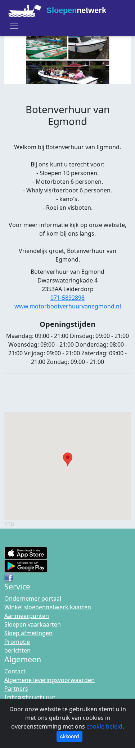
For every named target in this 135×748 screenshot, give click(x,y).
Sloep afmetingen (28, 633)
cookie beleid (104, 726)
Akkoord (69, 736)
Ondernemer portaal (32, 598)
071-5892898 (67, 298)
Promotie (17, 642)
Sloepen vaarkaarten (32, 624)
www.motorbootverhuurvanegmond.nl (67, 306)
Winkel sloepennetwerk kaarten (47, 607)
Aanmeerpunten (26, 616)
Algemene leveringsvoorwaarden (49, 680)
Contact (15, 671)
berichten (17, 650)
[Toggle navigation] (14, 26)
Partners (16, 689)
